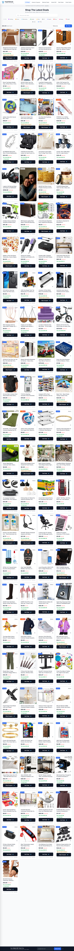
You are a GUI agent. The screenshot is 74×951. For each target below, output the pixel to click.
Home (18, 19)
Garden (32, 19)
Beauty (61, 19)
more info (47, 5)
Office (40, 21)
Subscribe (57, 948)
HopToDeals (9, 2)
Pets (39, 19)
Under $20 (53, 2)
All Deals (27, 2)
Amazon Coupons (36, 2)
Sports (49, 19)
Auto (35, 21)
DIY (44, 19)
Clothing (11, 19)
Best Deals (61, 2)
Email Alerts (68, 2)
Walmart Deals (45, 2)
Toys (56, 19)
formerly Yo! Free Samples (9, 3)
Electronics (25, 19)
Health (68, 19)
